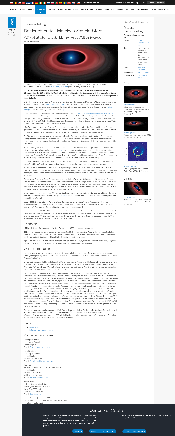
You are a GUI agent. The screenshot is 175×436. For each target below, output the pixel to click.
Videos (31, 10)
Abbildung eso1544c (131, 166)
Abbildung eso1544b (131, 133)
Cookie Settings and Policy (134, 431)
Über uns (13, 10)
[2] (69, 123)
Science (151, 3)
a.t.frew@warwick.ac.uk (39, 377)
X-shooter (146, 73)
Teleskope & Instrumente (67, 10)
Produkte (130, 10)
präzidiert (63, 196)
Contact (126, 3)
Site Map (134, 3)
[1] (63, 109)
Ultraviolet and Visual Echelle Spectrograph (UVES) (93, 113)
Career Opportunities (160, 10)
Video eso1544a (129, 197)
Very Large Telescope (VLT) (55, 104)
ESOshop (51, 10)
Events (99, 10)
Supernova (58, 150)
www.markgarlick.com (59, 87)
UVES (140, 73)
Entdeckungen (87, 10)
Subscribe (118, 3)
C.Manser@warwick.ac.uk (40, 347)
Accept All (78, 431)
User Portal (160, 3)
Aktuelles (41, 10)
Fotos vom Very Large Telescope (41, 330)
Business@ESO (142, 10)
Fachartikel (33, 327)
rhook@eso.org (35, 394)
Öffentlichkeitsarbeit (114, 10)
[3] (74, 189)
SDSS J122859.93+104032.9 (144, 42)
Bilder (23, 10)
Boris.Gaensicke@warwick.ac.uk (42, 361)
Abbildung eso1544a (131, 105)
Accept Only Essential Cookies (103, 431)
